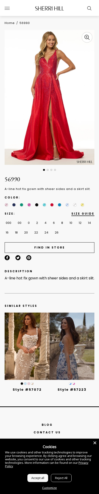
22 (36, 232)
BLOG (47, 425)
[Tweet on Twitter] (17, 257)
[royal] (44, 205)
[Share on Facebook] (7, 257)
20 (26, 232)
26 (56, 232)
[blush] (6, 205)
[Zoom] (87, 37)
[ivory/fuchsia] (73, 383)
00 (19, 223)
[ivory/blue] (70, 383)
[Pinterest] (28, 257)
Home (10, 23)
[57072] (27, 346)
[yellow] (82, 205)
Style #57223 (72, 389)
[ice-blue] (67, 205)
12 (80, 223)
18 (16, 232)
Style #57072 (27, 389)
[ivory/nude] (32, 383)
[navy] (14, 205)
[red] (52, 205)
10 (71, 223)
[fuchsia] (29, 205)
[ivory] (74, 205)
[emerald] (21, 205)
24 (46, 232)
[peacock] (59, 205)
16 (7, 232)
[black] (36, 205)
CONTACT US (47, 432)
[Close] (95, 443)
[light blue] (25, 383)
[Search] (88, 8)
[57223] (72, 346)
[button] (44, 170)
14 (89, 223)
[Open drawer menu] (7, 8)
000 (8, 223)
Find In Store (49, 247)
